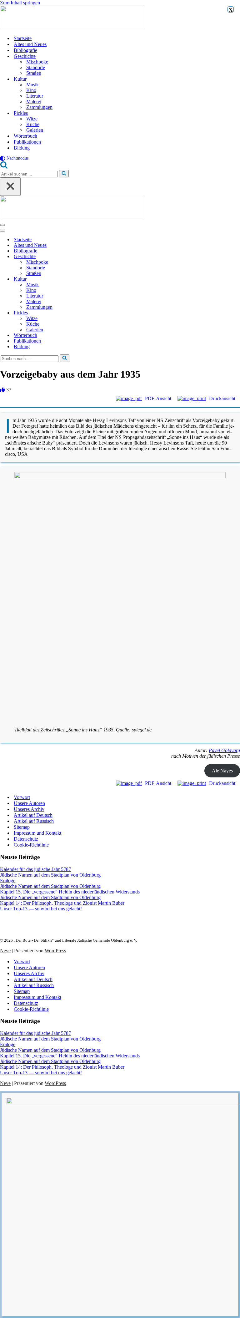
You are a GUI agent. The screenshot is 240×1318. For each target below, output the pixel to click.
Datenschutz (26, 839)
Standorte (35, 67)
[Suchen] (4, 167)
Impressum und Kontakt (37, 833)
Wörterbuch (25, 136)
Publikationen (27, 142)
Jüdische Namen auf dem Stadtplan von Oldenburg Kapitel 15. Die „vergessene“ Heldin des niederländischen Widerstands (70, 888)
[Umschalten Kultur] (109, 279)
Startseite (23, 38)
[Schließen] (10, 186)
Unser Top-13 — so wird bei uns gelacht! (41, 908)
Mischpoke (37, 61)
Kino (31, 90)
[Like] (3, 389)
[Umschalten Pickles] (109, 313)
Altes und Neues (30, 44)
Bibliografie (25, 50)
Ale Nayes (222, 770)
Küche (32, 124)
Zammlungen (39, 107)
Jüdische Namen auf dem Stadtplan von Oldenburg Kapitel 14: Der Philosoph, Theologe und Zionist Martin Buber (62, 900)
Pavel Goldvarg (224, 750)
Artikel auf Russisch (34, 821)
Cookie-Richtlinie (31, 844)
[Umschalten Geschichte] (109, 256)
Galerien (34, 130)
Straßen (33, 73)
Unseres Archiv (29, 809)
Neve (5, 950)
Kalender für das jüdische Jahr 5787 (35, 869)
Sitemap (22, 827)
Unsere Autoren (29, 803)
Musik (32, 84)
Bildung (22, 147)
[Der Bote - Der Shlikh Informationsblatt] (120, 18)
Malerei (33, 101)
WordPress (55, 950)
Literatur (34, 96)
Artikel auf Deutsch (33, 815)
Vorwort (22, 797)
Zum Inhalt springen (20, 2)
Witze (32, 118)
